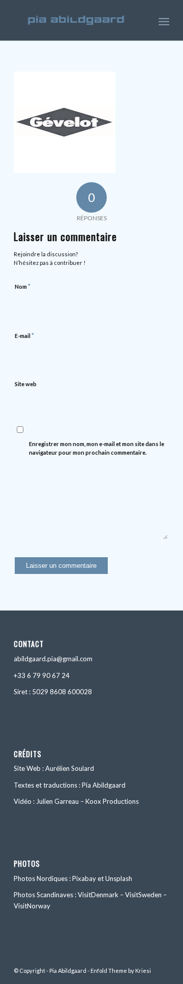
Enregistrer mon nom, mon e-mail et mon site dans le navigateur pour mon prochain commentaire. (96, 448)
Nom (22, 286)
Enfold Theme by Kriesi (120, 970)
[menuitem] (164, 20)
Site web (26, 384)
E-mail (24, 335)
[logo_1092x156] (76, 20)
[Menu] (164, 20)
